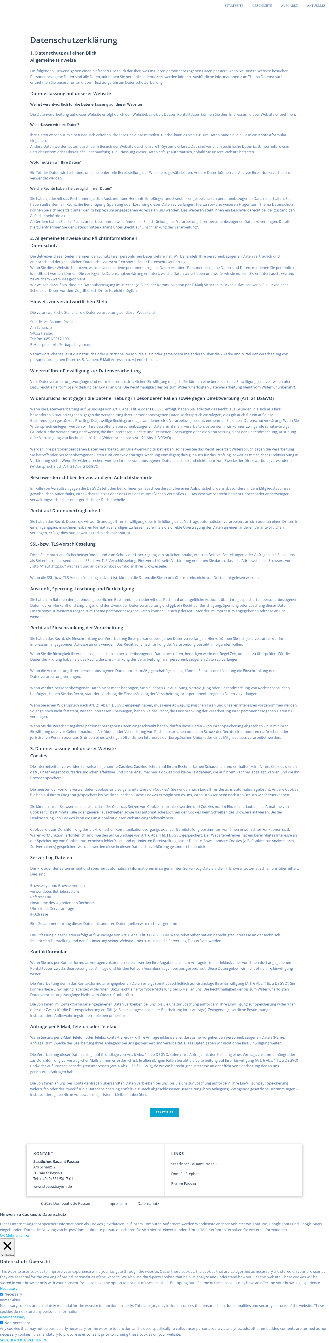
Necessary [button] (8, 1288)
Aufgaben (289, 5)
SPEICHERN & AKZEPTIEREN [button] (23, 1340)
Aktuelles (316, 5)
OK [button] (2, 1235)
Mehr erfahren (18, 1235)
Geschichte (262, 5)
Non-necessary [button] (12, 1317)
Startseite (234, 5)
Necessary (13, 1294)
